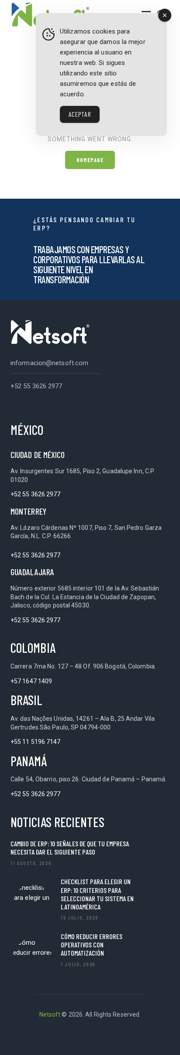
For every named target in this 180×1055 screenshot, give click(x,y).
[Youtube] (112, 1037)
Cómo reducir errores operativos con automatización (91, 944)
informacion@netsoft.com (49, 363)
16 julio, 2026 (79, 917)
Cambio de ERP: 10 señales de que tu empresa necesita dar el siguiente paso (69, 847)
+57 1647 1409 (31, 681)
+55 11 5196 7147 (35, 741)
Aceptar (80, 114)
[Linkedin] (46, 1037)
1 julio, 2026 (78, 964)
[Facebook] (68, 1037)
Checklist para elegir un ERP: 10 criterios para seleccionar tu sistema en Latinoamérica (97, 894)
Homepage (90, 159)
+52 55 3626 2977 (36, 386)
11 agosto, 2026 (31, 863)
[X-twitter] (90, 1037)
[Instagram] (133, 1037)
